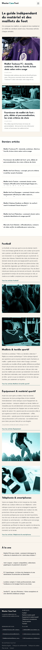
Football (24, 613)
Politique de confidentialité (20, 646)
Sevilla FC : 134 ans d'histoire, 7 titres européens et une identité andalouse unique (21, 592)
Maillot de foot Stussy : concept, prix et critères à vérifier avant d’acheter (21, 172)
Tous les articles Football (10, 280)
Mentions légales (6, 646)
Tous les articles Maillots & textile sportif (15, 383)
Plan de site (5, 648)
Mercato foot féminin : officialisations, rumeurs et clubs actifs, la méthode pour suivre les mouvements (21, 226)
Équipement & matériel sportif (30, 617)
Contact (12, 648)
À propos (24, 623)
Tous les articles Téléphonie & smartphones (16, 534)
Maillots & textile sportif (28, 615)
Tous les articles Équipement (11, 429)
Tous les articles (26, 621)
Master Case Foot (9, 611)
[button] (38, 3)
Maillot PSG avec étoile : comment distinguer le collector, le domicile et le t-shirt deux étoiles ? (20, 554)
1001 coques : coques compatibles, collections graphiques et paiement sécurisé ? (19, 564)
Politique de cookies (34, 646)
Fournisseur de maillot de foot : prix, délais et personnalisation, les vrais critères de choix (20, 161)
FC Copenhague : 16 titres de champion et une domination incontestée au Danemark (19, 573)
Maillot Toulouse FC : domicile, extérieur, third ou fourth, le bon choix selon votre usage (22, 150)
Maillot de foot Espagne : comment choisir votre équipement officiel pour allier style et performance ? (21, 194)
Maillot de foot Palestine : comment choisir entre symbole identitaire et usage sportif (22, 215)
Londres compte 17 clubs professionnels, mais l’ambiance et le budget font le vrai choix (19, 583)
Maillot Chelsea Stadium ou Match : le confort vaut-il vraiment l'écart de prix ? (20, 204)
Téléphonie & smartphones (29, 619)
